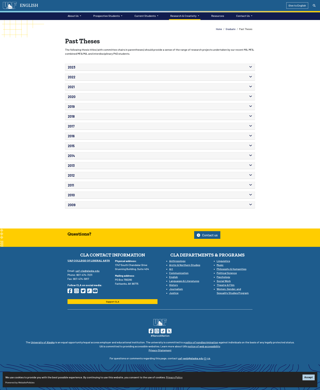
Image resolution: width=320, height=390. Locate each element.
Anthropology (177, 260)
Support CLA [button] (112, 301)
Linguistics (223, 260)
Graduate (231, 29)
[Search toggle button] (314, 5)
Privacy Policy (174, 377)
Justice (173, 292)
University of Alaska (43, 342)
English (173, 276)
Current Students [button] (145, 15)
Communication (178, 272)
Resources (217, 15)
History (173, 284)
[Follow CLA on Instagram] (77, 291)
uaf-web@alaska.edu (190, 358)
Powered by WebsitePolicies (19, 382)
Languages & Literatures (184, 280)
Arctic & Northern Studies (184, 264)
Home (219, 29)
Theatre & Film (225, 284)
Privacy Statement (160, 350)
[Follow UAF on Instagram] (156, 330)
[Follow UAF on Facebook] (151, 330)
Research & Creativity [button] (183, 15)
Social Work (224, 280)
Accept (308, 377)
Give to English (297, 5)
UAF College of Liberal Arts (89, 260)
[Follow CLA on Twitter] (84, 291)
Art (171, 268)
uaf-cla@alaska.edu (88, 270)
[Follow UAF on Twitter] (169, 330)
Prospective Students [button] (106, 15)
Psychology (223, 276)
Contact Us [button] (243, 15)
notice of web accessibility (204, 346)
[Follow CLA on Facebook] (71, 291)
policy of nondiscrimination (201, 342)
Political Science (227, 272)
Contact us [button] (210, 235)
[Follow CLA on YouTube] (96, 291)
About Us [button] (73, 15)
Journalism (176, 288)
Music (220, 264)
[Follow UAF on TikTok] (163, 330)
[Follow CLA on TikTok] (90, 291)
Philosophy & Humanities (231, 268)
